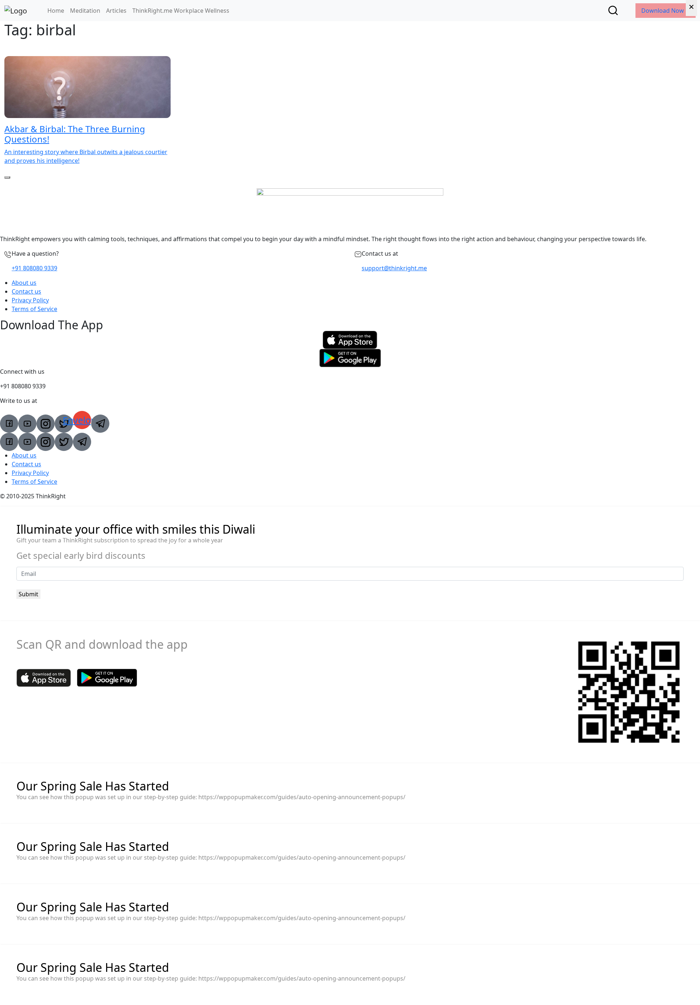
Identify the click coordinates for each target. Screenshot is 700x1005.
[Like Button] (7, 177)
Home (55, 11)
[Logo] (15, 10)
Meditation (85, 11)
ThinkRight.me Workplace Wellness (180, 11)
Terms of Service (34, 309)
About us (24, 283)
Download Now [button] (663, 11)
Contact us (26, 291)
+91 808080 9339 (34, 268)
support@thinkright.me (394, 268)
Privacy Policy (30, 300)
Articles (116, 11)
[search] (613, 10)
